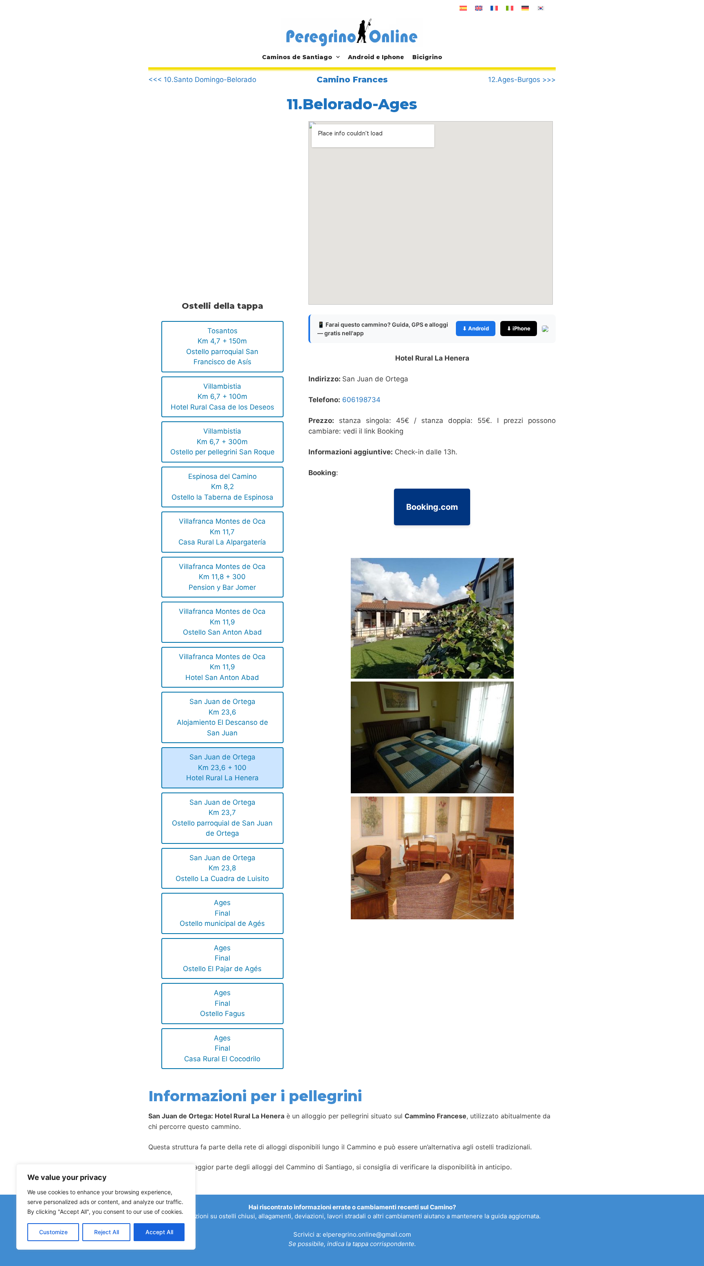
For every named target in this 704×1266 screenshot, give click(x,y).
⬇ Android (475, 328)
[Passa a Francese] (494, 8)
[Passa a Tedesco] (525, 8)
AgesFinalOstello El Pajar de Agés (222, 958)
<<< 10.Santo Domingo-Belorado (202, 79)
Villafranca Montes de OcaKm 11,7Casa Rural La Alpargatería (222, 531)
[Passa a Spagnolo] (463, 8)
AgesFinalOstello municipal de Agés (222, 913)
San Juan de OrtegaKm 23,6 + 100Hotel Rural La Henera (222, 767)
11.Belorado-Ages (352, 104)
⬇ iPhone (518, 328)
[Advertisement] (216, 189)
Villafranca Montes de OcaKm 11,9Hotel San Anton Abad (222, 667)
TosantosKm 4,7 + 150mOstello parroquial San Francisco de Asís (222, 346)
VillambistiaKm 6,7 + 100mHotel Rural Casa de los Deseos (222, 396)
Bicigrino (427, 57)
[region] (106, 1207)
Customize (53, 1231)
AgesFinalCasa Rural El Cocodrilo (222, 1048)
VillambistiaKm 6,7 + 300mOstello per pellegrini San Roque (222, 441)
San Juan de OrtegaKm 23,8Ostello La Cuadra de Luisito (222, 868)
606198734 (361, 400)
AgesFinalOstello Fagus (222, 1003)
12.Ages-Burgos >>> (522, 79)
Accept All (159, 1231)
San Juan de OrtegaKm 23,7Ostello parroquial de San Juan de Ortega (222, 818)
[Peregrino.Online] (352, 32)
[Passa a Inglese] (478, 8)
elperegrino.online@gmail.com (367, 1234)
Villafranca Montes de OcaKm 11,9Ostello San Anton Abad (222, 621)
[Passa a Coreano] (540, 8)
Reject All (106, 1231)
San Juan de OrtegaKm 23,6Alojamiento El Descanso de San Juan (222, 717)
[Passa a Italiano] (509, 8)
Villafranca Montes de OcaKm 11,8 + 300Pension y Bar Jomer (222, 576)
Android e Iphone (376, 57)
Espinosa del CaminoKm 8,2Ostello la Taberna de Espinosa (222, 486)
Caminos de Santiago (297, 57)
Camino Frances (352, 79)
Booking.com (432, 507)
